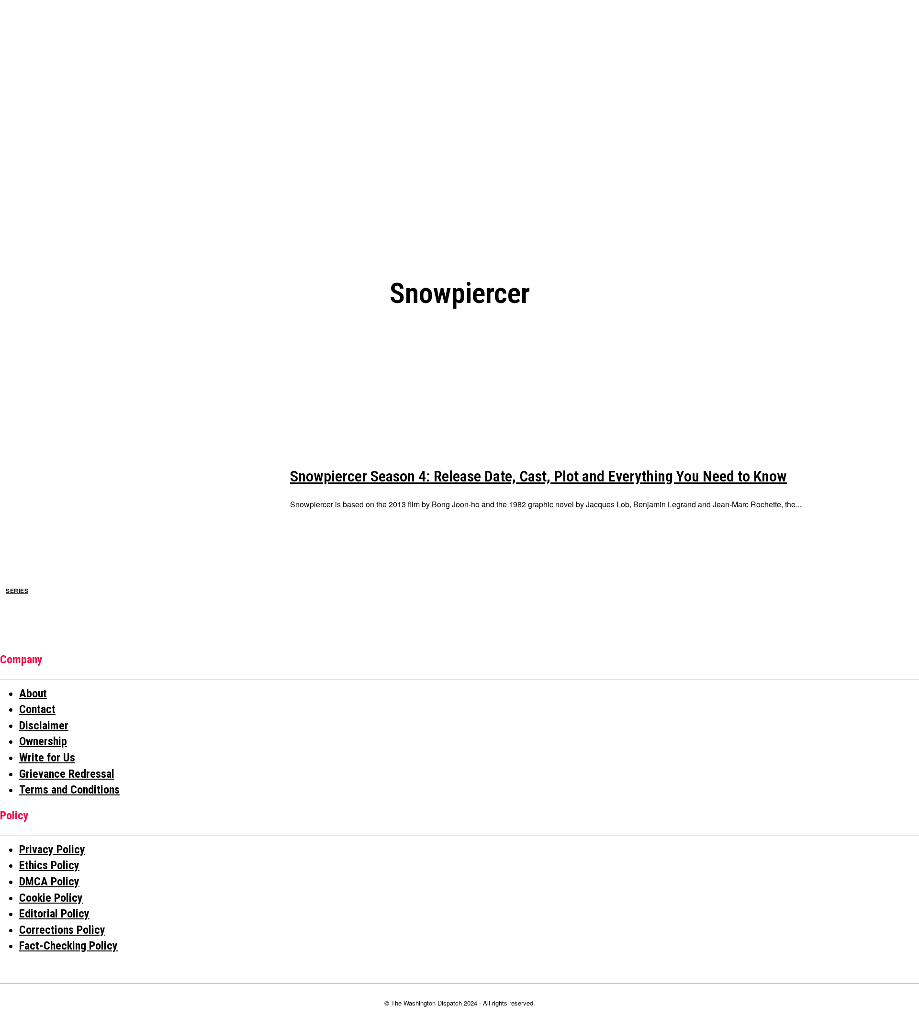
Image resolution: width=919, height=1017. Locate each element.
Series (17, 590)
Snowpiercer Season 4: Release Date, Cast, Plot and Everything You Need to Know (538, 476)
